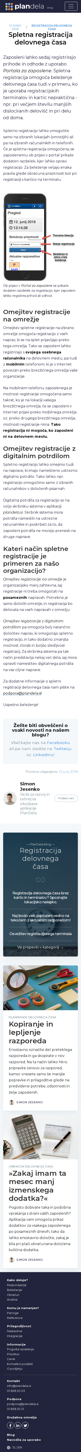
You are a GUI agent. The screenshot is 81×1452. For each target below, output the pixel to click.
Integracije (14, 1336)
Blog (11, 1435)
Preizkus (13, 1354)
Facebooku (58, 742)
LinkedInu (43, 754)
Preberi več (66, 798)
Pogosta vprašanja (20, 1349)
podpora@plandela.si (22, 693)
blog (50, 7)
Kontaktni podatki (20, 1364)
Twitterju (63, 748)
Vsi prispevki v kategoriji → (40, 947)
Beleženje (14, 1290)
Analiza (12, 1299)
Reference (15, 1318)
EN (20, 1447)
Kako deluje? (17, 1280)
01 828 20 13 (15, 1409)
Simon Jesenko (30, 786)
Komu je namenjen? (23, 1308)
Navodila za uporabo (24, 1439)
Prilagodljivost (19, 1326)
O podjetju (14, 1368)
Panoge (13, 1313)
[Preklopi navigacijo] (71, 6)
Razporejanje (17, 1285)
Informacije (16, 1344)
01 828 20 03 (16, 1390)
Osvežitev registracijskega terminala (40, 934)
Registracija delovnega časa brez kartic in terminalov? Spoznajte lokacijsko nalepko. (40, 897)
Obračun (13, 1295)
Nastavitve (14, 1331)
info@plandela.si (19, 1386)
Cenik (11, 1359)
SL (14, 1447)
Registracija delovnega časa (52, 27)
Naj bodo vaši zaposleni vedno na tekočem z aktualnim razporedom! (41, 918)
